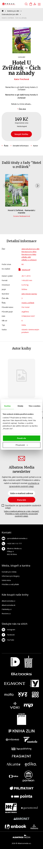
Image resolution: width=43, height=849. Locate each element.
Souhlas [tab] (7, 406)
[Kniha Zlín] (21, 731)
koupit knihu (21, 134)
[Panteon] (28, 776)
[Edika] (31, 764)
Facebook (11, 635)
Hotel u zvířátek (28, 303)
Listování (21, 57)
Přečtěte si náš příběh (10, 584)
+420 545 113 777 (14, 543)
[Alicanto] (13, 764)
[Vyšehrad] (12, 740)
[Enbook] (15, 826)
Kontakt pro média (9, 572)
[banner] (15, 4)
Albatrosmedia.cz (8, 601)
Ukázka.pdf (26, 270)
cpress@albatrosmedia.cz (17, 538)
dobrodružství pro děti (30, 249)
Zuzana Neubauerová (21, 216)
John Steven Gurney (29, 294)
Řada (6, 145)
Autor (35, 145)
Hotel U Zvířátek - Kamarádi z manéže (21, 211)
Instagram (11, 629)
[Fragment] (21, 756)
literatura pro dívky (29, 251)
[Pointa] (21, 796)
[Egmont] (15, 683)
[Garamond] (29, 808)
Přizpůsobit (20, 445)
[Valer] (28, 661)
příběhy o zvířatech (29, 260)
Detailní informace (21, 145)
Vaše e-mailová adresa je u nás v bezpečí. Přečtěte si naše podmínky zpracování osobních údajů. (21, 513)
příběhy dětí (26, 257)
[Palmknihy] (21, 788)
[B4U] (21, 748)
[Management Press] (28, 705)
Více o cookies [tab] (34, 406)
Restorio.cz (6, 613)
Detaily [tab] (20, 406)
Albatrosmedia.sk (8, 605)
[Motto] (9, 694)
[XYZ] (23, 694)
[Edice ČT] (13, 776)
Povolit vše (21, 438)
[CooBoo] (35, 694)
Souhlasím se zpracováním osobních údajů (23, 506)
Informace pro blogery (10, 576)
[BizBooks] (21, 674)
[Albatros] (34, 683)
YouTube (10, 640)
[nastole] (30, 740)
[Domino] (15, 661)
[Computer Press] (21, 719)
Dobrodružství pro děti (10, 14)
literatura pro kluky (29, 254)
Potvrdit (21, 499)
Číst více (22, 109)
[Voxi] (15, 705)
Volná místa (6, 580)
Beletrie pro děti (13, 11)
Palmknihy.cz (7, 609)
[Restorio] (34, 826)
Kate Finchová (21, 79)
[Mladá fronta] (11, 808)
